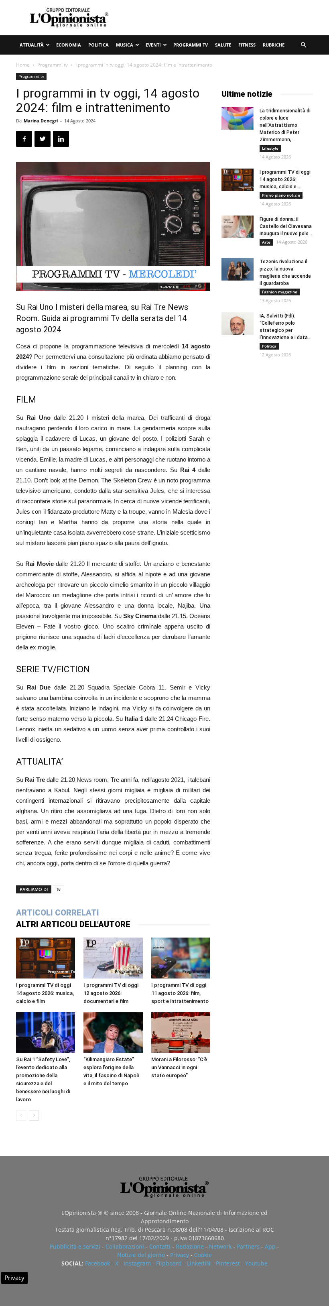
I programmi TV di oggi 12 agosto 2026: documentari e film (110, 993)
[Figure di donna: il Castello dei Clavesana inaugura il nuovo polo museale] (237, 227)
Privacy (179, 1255)
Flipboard (169, 1263)
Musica (124, 45)
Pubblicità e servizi (75, 1246)
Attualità (32, 45)
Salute (223, 45)
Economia (68, 45)
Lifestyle (270, 148)
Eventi (153, 45)
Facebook (97, 1263)
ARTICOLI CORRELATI (57, 912)
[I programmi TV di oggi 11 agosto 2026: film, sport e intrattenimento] (180, 958)
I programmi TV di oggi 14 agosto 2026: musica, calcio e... (285, 179)
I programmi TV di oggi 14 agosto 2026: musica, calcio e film (45, 993)
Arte (266, 242)
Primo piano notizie (281, 195)
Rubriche (273, 45)
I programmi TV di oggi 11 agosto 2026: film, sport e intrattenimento (180, 993)
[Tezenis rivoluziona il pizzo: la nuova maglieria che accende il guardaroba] (237, 269)
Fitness (247, 45)
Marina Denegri (41, 121)
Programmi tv (190, 45)
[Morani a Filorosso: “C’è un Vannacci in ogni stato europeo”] (180, 1032)
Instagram (137, 1263)
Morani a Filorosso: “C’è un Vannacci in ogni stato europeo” (179, 1067)
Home (23, 64)
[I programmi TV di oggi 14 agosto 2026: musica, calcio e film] (45, 958)
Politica (98, 45)
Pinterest (228, 1263)
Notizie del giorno (141, 1255)
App (270, 1246)
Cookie (203, 1255)
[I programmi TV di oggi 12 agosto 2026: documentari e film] (112, 958)
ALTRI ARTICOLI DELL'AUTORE (73, 924)
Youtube (256, 1263)
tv (59, 889)
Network (220, 1246)
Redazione (190, 1246)
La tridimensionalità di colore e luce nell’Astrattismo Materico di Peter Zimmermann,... (285, 125)
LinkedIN (199, 1263)
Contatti (160, 1246)
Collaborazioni (125, 1246)
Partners (248, 1246)
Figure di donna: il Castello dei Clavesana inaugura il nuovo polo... (286, 226)
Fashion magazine (279, 292)
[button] (303, 45)
